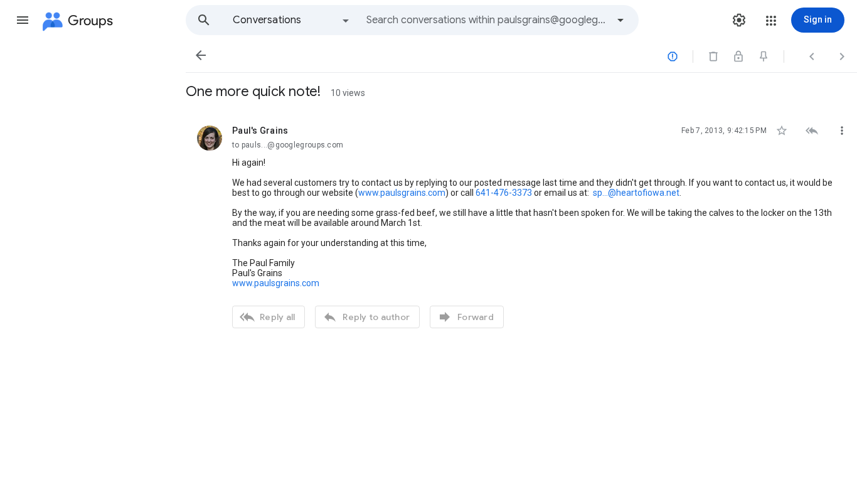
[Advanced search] (620, 20)
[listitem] (521, 225)
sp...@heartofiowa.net (636, 193)
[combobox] (487, 20)
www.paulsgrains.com (401, 193)
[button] (23, 20)
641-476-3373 (504, 193)
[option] (292, 20)
